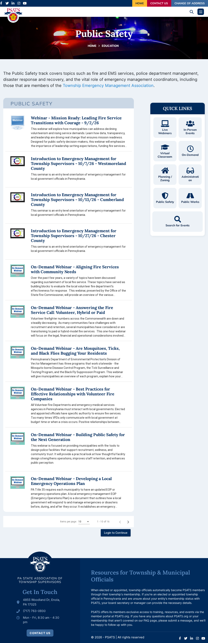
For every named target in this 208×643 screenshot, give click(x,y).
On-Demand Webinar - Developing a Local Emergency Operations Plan (71, 481)
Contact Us (159, 3)
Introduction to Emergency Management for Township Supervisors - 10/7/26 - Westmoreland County (78, 163)
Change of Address (189, 3)
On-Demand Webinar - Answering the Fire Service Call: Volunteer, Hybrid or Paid (72, 310)
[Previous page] (120, 522)
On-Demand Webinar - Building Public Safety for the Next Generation (78, 437)
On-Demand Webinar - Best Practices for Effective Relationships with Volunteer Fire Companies (72, 394)
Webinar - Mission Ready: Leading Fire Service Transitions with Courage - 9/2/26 (76, 120)
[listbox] (84, 521)
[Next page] (128, 522)
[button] (193, 12)
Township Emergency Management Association (108, 85)
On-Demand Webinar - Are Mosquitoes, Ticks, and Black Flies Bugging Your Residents (75, 351)
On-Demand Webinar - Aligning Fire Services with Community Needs (75, 269)
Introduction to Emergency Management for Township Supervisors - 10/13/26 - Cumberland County (77, 199)
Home (139, 3)
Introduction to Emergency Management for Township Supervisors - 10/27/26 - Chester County (73, 235)
